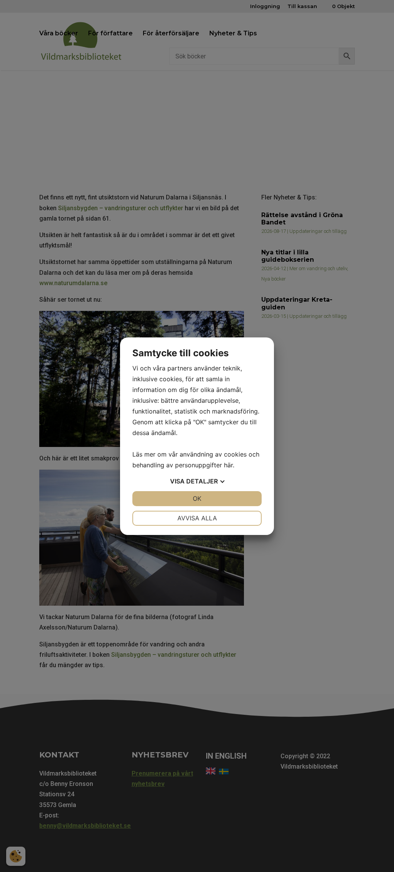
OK (197, 498)
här (228, 465)
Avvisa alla (197, 518)
